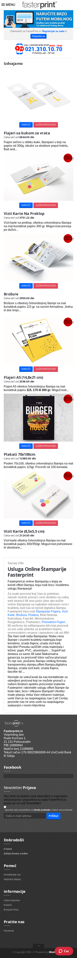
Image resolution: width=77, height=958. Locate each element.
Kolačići (8, 905)
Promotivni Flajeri (53, 622)
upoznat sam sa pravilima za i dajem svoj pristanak (38, 810)
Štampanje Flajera (48, 611)
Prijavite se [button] (38, 36)
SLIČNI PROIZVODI (46, 124)
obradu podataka (41, 810)
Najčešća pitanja (12, 879)
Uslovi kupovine (12, 900)
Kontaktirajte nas (12, 874)
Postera (32, 615)
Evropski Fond (11, 909)
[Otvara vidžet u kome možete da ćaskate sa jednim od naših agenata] (64, 951)
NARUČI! (25, 124)
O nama (8, 849)
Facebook (9, 930)
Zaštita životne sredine (16, 853)
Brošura (21, 615)
